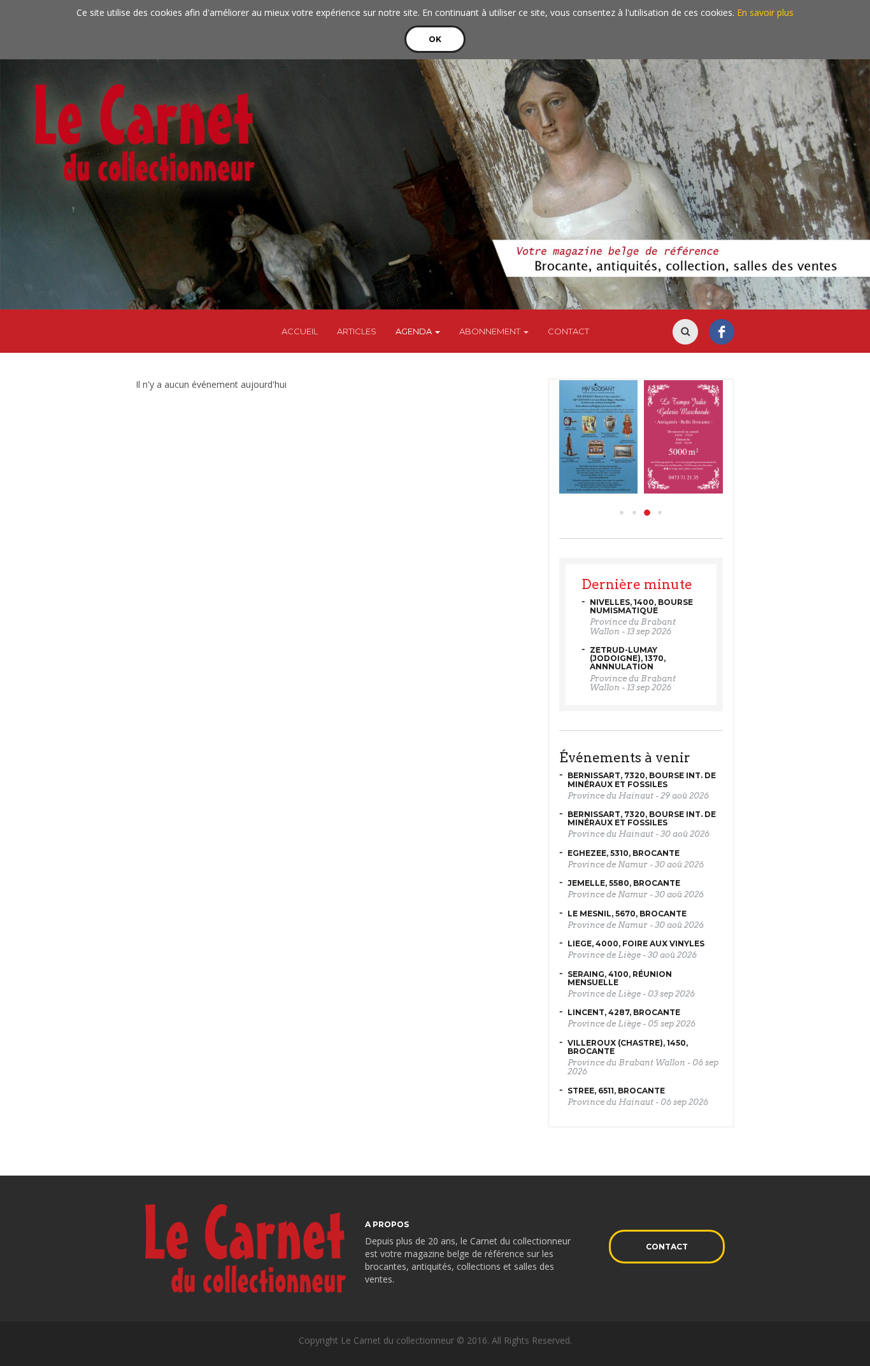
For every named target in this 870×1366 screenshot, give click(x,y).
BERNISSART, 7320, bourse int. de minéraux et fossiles (641, 779)
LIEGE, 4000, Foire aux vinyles (635, 943)
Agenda (415, 331)
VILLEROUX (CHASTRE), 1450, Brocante (627, 1047)
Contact (568, 331)
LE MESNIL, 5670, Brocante (627, 913)
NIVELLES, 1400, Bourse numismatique (641, 606)
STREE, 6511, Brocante (616, 1090)
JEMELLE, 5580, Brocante (623, 883)
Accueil (300, 331)
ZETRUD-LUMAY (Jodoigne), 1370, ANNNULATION (628, 658)
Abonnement (490, 331)
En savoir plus (765, 12)
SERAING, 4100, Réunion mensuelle (619, 978)
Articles (356, 331)
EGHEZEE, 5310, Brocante (623, 853)
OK (435, 39)
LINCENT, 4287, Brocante (623, 1012)
